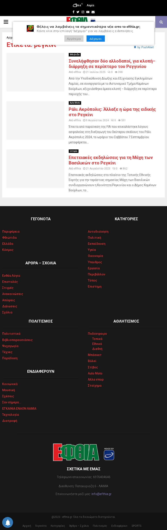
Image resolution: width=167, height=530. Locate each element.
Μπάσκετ (95, 355)
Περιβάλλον (96, 274)
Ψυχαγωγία (10, 346)
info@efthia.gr (102, 494)
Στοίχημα (95, 385)
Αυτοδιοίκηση (98, 231)
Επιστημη (95, 286)
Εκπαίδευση (96, 243)
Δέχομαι (96, 38)
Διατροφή (9, 420)
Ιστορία (73, 151)
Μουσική (8, 390)
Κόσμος (7, 250)
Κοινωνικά (10, 384)
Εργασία (94, 268)
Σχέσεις (8, 396)
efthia (77, 72)
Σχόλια (7, 312)
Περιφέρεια (11, 231)
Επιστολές (10, 281)
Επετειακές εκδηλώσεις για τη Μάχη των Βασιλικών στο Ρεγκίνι (111, 160)
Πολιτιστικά (11, 333)
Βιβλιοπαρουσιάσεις (17, 340)
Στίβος (93, 367)
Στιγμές (7, 288)
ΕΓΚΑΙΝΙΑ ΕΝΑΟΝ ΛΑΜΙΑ (19, 408)
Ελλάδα (7, 243)
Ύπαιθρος (95, 262)
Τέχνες (7, 352)
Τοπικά (97, 339)
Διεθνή (97, 349)
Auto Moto (75, 103)
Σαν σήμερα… (11, 402)
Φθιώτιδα (75, 54)
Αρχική (26, 525)
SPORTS (136, 525)
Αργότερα (74, 38)
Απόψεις (8, 300)
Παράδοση (10, 358)
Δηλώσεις (9, 306)
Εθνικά (97, 344)
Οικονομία (95, 256)
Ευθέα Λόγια (11, 275)
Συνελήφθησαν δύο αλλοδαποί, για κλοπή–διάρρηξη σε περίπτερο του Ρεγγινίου (112, 63)
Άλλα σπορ (96, 379)
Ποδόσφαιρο (97, 333)
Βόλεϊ (92, 361)
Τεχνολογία (10, 414)
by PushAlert (145, 47)
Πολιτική (94, 237)
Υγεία (92, 250)
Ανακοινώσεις (12, 294)
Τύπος (92, 280)
